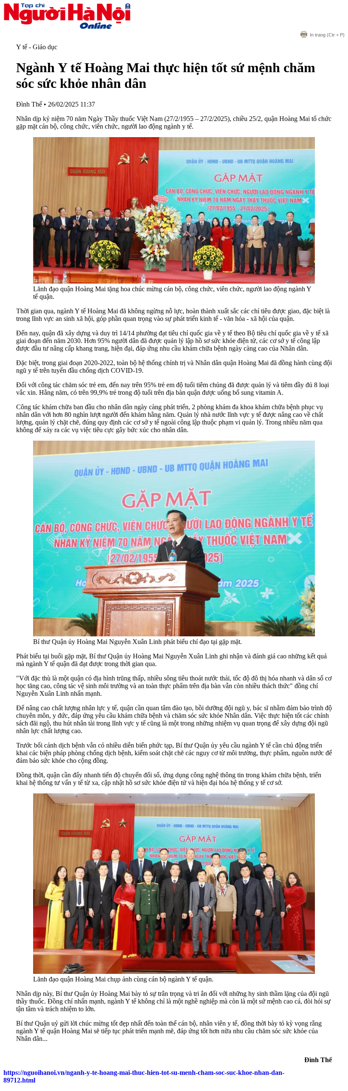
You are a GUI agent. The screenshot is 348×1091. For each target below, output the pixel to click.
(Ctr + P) (327, 34)
